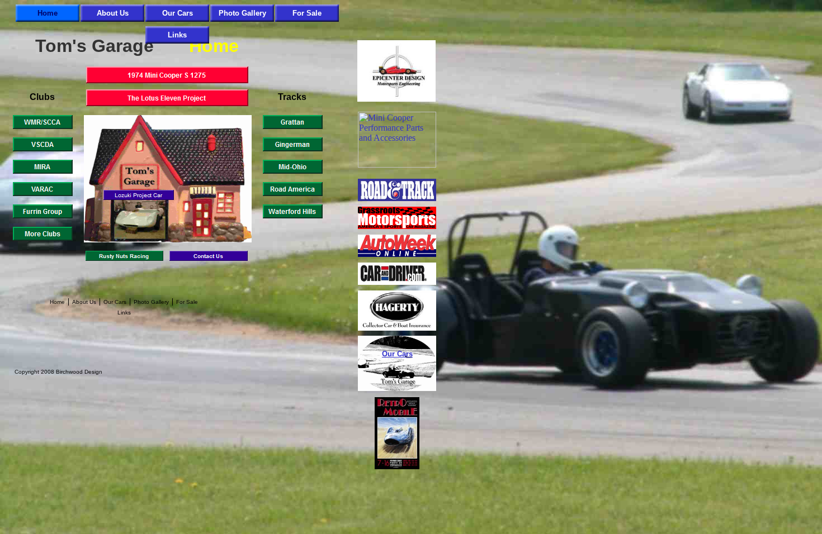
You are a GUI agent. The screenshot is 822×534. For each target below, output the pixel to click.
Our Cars (397, 354)
